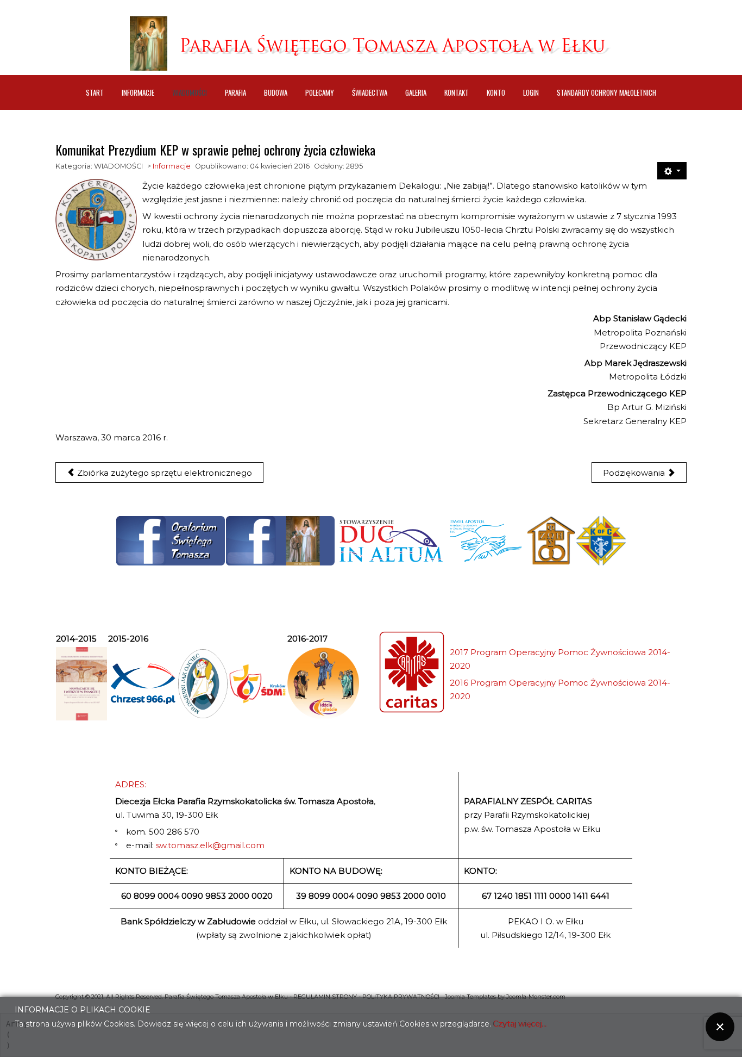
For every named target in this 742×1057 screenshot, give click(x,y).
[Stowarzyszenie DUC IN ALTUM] (390, 541)
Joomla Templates (470, 996)
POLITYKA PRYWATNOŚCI (400, 996)
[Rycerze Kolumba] (601, 540)
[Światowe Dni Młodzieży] (257, 684)
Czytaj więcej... (520, 1023)
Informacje (172, 166)
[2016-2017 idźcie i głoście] (323, 683)
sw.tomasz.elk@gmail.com (210, 845)
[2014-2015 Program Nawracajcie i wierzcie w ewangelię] (81, 684)
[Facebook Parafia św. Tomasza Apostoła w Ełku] (280, 540)
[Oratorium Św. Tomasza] (170, 540)
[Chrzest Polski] (142, 683)
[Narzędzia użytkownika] (672, 170)
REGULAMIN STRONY (325, 996)
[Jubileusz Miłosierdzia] (203, 683)
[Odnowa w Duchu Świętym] (486, 541)
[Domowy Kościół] (550, 541)
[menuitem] (94, 92)
